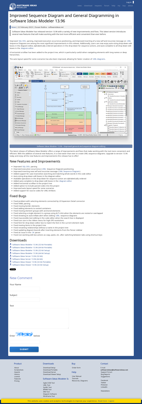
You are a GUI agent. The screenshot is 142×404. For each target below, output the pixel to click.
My (119, 5)
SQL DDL (22, 41)
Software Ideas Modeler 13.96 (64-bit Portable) (32, 247)
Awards (17, 372)
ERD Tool (46, 392)
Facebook (104, 380)
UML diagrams (99, 59)
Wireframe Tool (49, 396)
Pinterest (104, 385)
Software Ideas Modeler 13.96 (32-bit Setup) (31, 250)
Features (17, 379)
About (130, 5)
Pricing (16, 381)
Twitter (103, 382)
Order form (76, 368)
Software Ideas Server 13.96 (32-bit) (27, 256)
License (17, 376)
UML (129, 41)
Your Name (15, 284)
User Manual (76, 376)
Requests (98, 5)
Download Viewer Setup (52, 374)
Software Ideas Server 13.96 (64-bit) (27, 259)
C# (33, 232)
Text (12, 305)
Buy (124, 5)
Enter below (25, 335)
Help (113, 5)
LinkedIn (104, 387)
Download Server (49, 372)
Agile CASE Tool (49, 383)
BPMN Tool (47, 389)
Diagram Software (50, 394)
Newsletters (105, 391)
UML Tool (46, 385)
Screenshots (18, 370)
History (17, 374)
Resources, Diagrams (80, 381)
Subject (13, 295)
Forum (106, 5)
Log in (129, 2)
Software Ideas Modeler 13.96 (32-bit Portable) (32, 244)
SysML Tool (47, 387)
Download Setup (49, 368)
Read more (102, 401)
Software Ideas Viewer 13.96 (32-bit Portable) (31, 262)
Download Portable (50, 370)
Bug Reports (105, 374)
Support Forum (106, 372)
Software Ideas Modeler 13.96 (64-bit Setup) (31, 253)
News (79, 5)
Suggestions (105, 376)
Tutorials (75, 378)
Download (88, 5)
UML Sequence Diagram (69, 171)
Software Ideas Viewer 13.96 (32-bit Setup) (30, 265)
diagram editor (27, 48)
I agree (111, 401)
